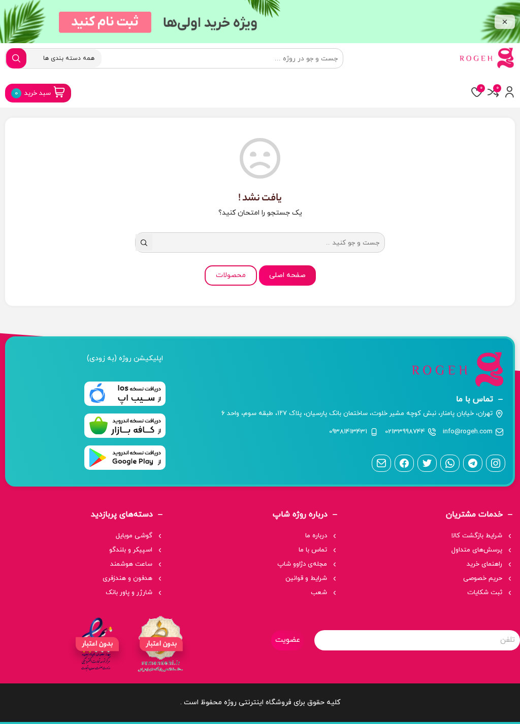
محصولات (231, 275)
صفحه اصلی (287, 275)
